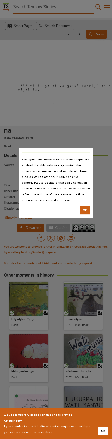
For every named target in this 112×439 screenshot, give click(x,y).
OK (85, 210)
